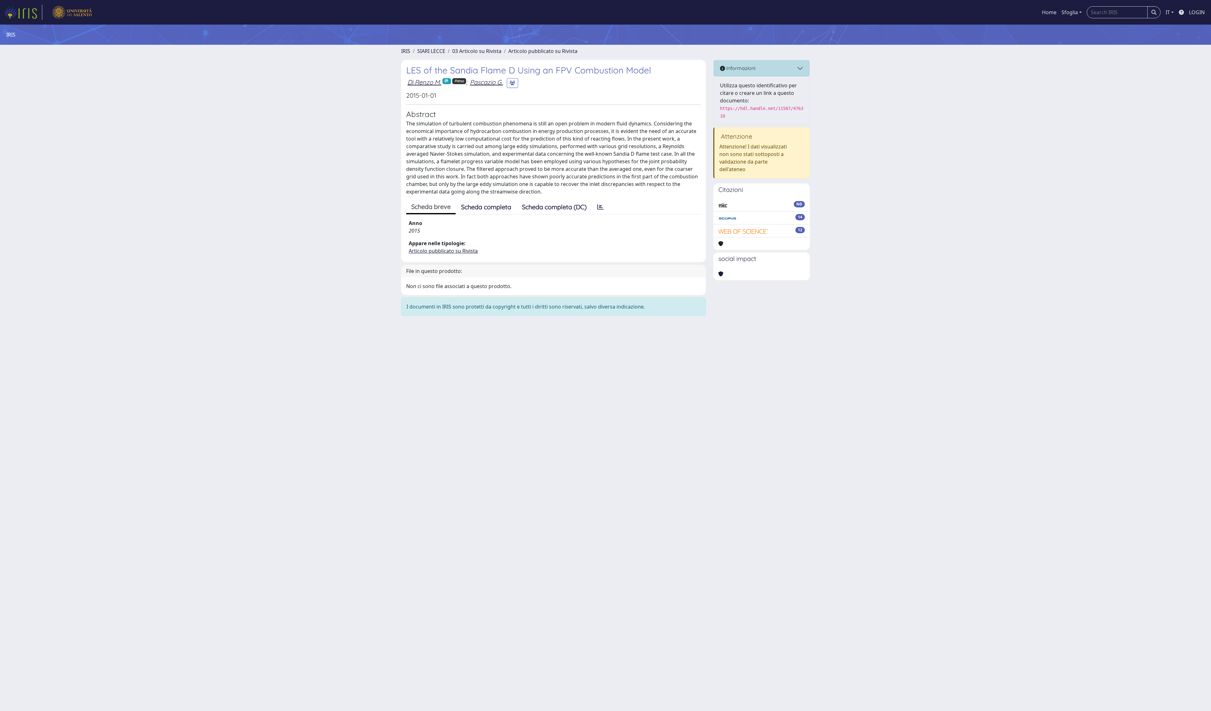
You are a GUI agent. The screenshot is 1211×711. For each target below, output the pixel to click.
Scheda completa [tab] (486, 207)
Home (1049, 12)
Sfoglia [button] (1070, 12)
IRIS (405, 51)
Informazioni (740, 68)
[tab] (600, 207)
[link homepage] (23, 12)
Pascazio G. (486, 82)
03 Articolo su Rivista (476, 51)
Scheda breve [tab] (431, 207)
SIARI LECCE (431, 51)
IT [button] (1168, 12)
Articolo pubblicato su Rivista (542, 51)
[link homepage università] (72, 12)
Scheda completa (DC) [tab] (554, 207)
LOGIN (1197, 12)
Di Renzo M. (424, 82)
